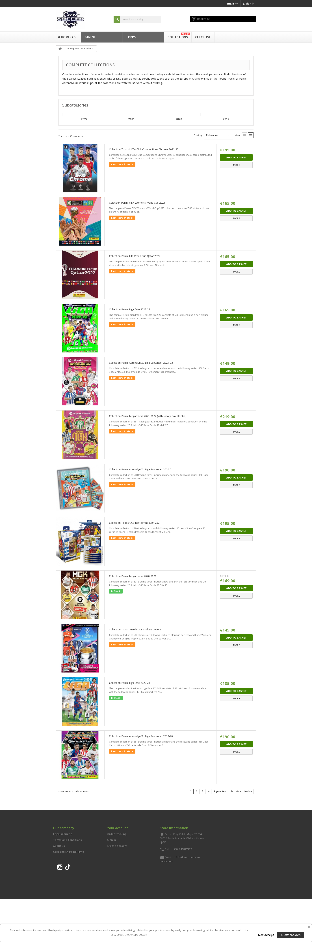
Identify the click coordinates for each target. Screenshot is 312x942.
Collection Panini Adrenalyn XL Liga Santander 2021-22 (141, 362)
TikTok (67, 866)
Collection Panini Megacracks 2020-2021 (132, 576)
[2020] (179, 114)
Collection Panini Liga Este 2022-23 (129, 309)
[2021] (131, 114)
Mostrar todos (241, 791)
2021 (131, 119)
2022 (84, 119)
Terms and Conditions (67, 840)
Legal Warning (62, 834)
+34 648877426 (183, 849)
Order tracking (117, 834)
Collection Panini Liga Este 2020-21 (129, 682)
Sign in (111, 840)
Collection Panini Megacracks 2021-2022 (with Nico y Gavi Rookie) (147, 416)
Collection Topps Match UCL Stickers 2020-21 (135, 629)
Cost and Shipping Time (68, 851)
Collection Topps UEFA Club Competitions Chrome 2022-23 (143, 149)
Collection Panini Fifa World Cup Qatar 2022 (134, 256)
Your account (117, 828)
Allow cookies (290, 935)
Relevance (218, 135)
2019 (226, 119)
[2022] (84, 114)
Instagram (59, 866)
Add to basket (236, 157)
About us (59, 846)
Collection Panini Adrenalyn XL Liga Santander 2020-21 (141, 469)
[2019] (226, 114)
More (236, 165)
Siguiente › (219, 791)
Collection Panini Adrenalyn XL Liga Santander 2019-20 (141, 736)
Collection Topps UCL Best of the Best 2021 (135, 522)
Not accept (266, 935)
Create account (117, 846)
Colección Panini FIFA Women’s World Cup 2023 (137, 202)
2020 (179, 119)
